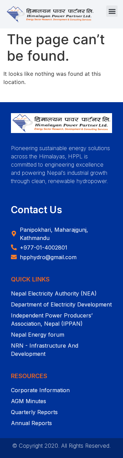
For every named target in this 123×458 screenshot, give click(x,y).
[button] (112, 11)
